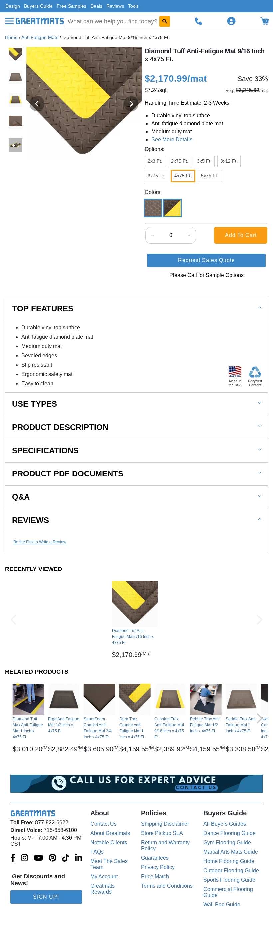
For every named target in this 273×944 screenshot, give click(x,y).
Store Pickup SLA (162, 833)
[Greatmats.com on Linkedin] (78, 858)
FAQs (97, 852)
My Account (104, 876)
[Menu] (9, 21)
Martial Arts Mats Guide (230, 852)
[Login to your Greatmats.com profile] (231, 21)
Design (12, 6)
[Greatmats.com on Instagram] (24, 858)
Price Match (155, 876)
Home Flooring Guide (228, 861)
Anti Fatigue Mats (39, 37)
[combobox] (117, 21)
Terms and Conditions (167, 886)
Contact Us (103, 824)
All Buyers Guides (224, 824)
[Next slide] (131, 103)
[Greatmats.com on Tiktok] (65, 858)
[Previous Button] (13, 620)
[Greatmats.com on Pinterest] (52, 858)
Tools (133, 6)
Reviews (115, 6)
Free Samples (71, 6)
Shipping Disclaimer (165, 824)
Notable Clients (108, 842)
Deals (96, 6)
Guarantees (155, 858)
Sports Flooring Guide (229, 880)
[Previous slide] (37, 103)
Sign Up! (46, 897)
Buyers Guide (38, 6)
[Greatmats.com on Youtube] (38, 858)
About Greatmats (110, 833)
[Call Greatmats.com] (199, 21)
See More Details (171, 139)
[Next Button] (260, 620)
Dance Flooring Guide (229, 833)
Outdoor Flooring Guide (231, 870)
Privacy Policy (158, 867)
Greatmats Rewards (102, 889)
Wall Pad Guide (221, 904)
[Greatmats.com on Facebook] (12, 858)
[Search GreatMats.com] (164, 21)
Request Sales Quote (206, 260)
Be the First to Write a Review (39, 542)
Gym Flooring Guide (227, 842)
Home (11, 37)
